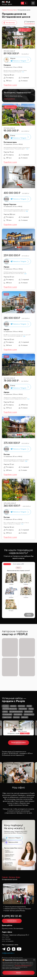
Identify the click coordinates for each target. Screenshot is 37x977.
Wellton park (24, 717)
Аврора (6, 267)
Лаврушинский (22, 708)
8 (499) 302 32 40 (11, 916)
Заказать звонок (11, 921)
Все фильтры (10, 23)
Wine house (16, 717)
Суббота (5, 711)
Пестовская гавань (10, 142)
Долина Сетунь (28, 711)
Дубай (10, 4)
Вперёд (29, 614)
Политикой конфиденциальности (23, 965)
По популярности (29, 23)
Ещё (23, 71)
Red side (29, 706)
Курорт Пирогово (10, 204)
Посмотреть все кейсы (18, 742)
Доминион (13, 706)
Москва (4, 4)
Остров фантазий (7, 714)
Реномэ (31, 708)
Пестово (7, 454)
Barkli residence (18, 714)
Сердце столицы (7, 717)
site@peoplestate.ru (8, 953)
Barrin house (21, 706)
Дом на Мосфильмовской (16, 711)
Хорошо (18, 972)
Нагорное (7, 65)
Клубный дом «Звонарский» (9, 708)
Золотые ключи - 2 (28, 714)
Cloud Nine (5, 706)
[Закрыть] (34, 960)
